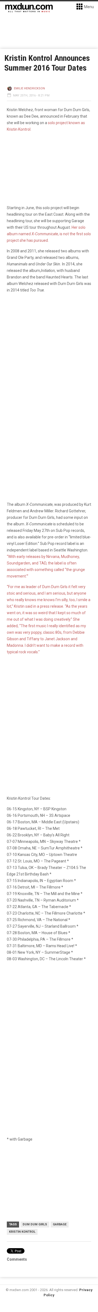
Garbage (59, 1224)
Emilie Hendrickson (29, 88)
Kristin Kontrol (22, 1231)
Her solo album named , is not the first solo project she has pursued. (49, 234)
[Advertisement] (49, 1019)
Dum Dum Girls (35, 1224)
